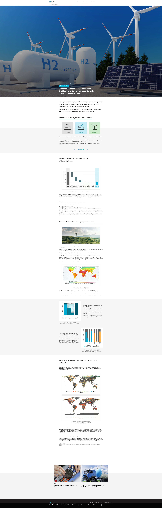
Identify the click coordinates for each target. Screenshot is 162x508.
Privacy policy (68, 501)
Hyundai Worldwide (90, 502)
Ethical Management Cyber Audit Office (83, 501)
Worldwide (85, 1)
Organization (93, 1)
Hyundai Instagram (95, 502)
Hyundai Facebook (93, 502)
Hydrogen (68, 1)
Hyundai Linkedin (92, 502)
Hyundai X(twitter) (98, 502)
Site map (58, 501)
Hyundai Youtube (96, 502)
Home (50, 4)
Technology (77, 1)
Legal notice (63, 501)
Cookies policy (74, 501)
